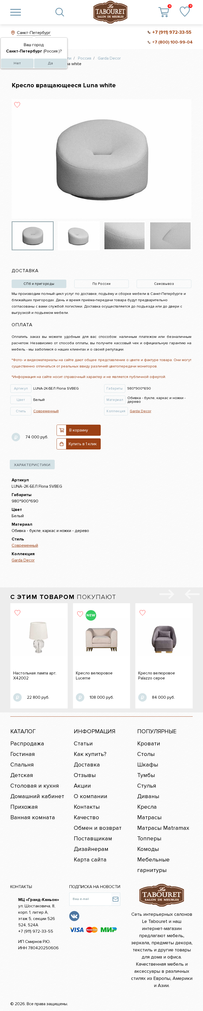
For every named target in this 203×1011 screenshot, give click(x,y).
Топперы (149, 838)
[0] (185, 12)
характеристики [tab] (32, 465)
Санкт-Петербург (34, 32)
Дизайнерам (91, 849)
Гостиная (22, 754)
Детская (21, 775)
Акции (82, 785)
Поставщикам (93, 838)
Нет (17, 63)
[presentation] (192, 595)
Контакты (87, 807)
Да (50, 63)
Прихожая (24, 807)
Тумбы (146, 775)
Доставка (87, 764)
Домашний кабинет (37, 796)
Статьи (83, 743)
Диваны (148, 796)
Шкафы (147, 764)
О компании (90, 796)
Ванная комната (32, 817)
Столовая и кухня (34, 785)
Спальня (22, 764)
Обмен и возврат (98, 828)
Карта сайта (90, 859)
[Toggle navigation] (15, 12)
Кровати (148, 743)
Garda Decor (140, 411)
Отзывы (85, 775)
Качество (86, 817)
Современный (46, 411)
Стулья (146, 785)
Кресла (147, 807)
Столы (146, 754)
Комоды (148, 849)
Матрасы (149, 817)
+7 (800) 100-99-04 (172, 42)
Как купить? (90, 754)
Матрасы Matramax (163, 828)
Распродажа (27, 743)
